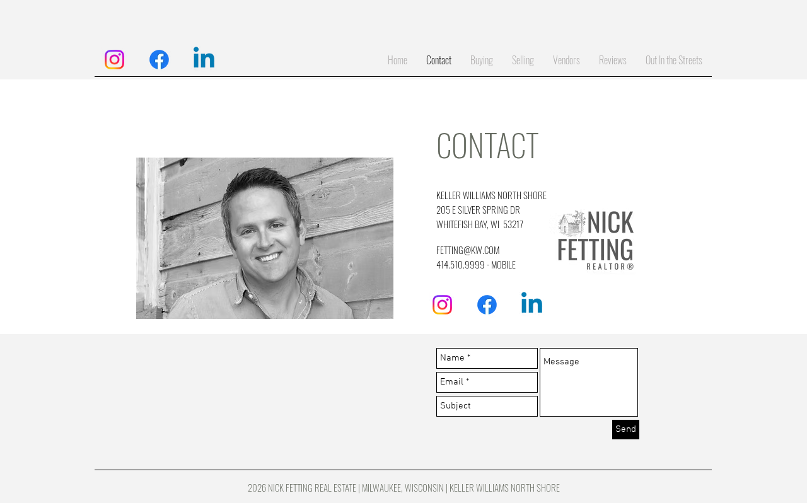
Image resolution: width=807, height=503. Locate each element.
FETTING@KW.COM (467, 250)
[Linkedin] (204, 59)
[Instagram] (114, 59)
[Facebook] (159, 59)
